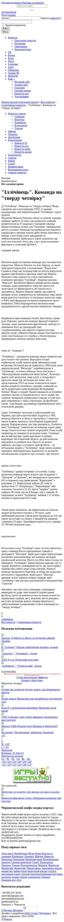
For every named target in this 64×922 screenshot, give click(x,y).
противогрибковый (41, 874)
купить (52, 871)
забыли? (55, 18)
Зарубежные (21, 853)
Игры (31, 853)
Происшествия (33, 859)
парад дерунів (22, 874)
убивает (45, 877)
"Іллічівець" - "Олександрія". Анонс (21, 666)
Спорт (35, 862)
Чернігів (42, 865)
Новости (49, 856)
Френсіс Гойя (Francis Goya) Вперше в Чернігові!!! (29, 726)
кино (24, 871)
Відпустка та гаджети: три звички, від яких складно (30, 791)
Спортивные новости (29, 622)
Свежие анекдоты (21, 862)
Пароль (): (51, 18)
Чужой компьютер (15, 25)
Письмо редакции (11, 2)
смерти (23, 877)
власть (58, 868)
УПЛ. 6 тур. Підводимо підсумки (20, 659)
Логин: (5, 18)
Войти (6, 28)
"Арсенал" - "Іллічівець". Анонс (19, 653)
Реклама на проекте (33, 2)
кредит (44, 871)
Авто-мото (7, 853)
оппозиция (7, 874)
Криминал (17, 856)
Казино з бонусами (32, 680)
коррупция (33, 871)
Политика (6, 859)
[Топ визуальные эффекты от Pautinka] (32, 677)
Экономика (47, 868)
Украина (6, 865)
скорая (15, 877)
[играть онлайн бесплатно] (32, 782)
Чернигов (53, 865)
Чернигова (7, 868)
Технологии (46, 862)
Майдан (39, 856)
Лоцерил (29, 856)
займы (17, 871)
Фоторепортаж (29, 865)
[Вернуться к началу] (6, 919)
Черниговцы (34, 868)
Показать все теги (11, 880)
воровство (7, 871)
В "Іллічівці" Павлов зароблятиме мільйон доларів (29, 647)
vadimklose (7, 619)
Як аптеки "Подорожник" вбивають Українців (27, 732)
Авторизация (8, 12)
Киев (38, 853)
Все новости (8, 622)
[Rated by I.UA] (30, 910)
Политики (19, 859)
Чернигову (20, 868)
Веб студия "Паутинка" (38, 913)
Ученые (15, 865)
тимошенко (34, 877)
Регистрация (8, 15)
